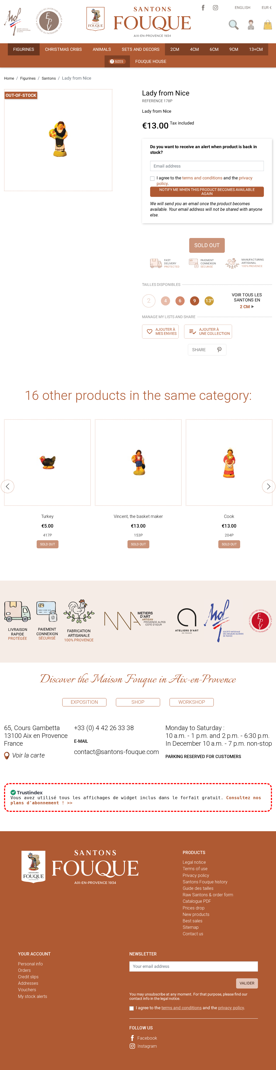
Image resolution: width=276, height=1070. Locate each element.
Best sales (192, 920)
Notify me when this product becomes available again (207, 191)
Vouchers (27, 989)
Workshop (191, 702)
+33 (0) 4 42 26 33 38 (104, 728)
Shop (138, 702)
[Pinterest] (219, 350)
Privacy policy (196, 875)
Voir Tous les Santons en (247, 300)
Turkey (47, 516)
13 (209, 301)
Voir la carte (28, 755)
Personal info (30, 963)
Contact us (193, 933)
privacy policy (231, 1007)
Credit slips (28, 976)
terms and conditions (202, 177)
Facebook (147, 1038)
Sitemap (191, 927)
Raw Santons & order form (208, 894)
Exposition (84, 702)
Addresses (28, 983)
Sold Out (207, 245)
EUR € (267, 7)
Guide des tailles (198, 888)
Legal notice (194, 862)
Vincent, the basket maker (138, 516)
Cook (229, 516)
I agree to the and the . (205, 180)
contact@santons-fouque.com (116, 752)
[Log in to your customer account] (251, 24)
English (242, 7)
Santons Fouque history (205, 881)
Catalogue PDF (197, 901)
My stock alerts (32, 996)
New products (196, 914)
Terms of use (195, 868)
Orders (24, 970)
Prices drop (194, 908)
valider (247, 983)
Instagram (147, 1046)
